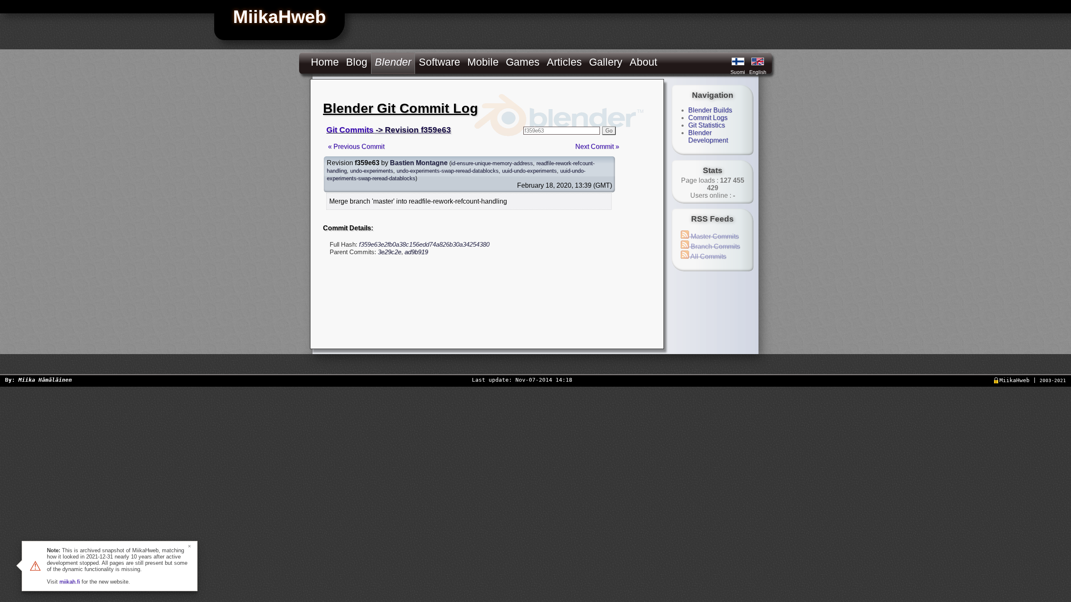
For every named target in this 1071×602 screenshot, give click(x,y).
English (757, 72)
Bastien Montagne (419, 162)
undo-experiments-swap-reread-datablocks (448, 171)
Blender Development (708, 136)
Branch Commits (714, 246)
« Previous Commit (356, 146)
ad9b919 (416, 251)
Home (325, 62)
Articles (564, 62)
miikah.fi (69, 582)
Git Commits (350, 129)
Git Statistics (706, 125)
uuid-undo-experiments (529, 171)
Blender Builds (710, 110)
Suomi (737, 72)
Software (439, 62)
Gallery (606, 62)
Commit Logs (708, 117)
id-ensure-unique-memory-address (492, 163)
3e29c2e (389, 251)
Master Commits (714, 236)
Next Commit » (597, 146)
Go (608, 131)
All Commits (707, 256)
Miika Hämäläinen (45, 380)
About (643, 62)
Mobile (483, 62)
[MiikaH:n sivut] (738, 61)
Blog (356, 62)
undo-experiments (371, 171)
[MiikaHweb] (757, 61)
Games (523, 62)
